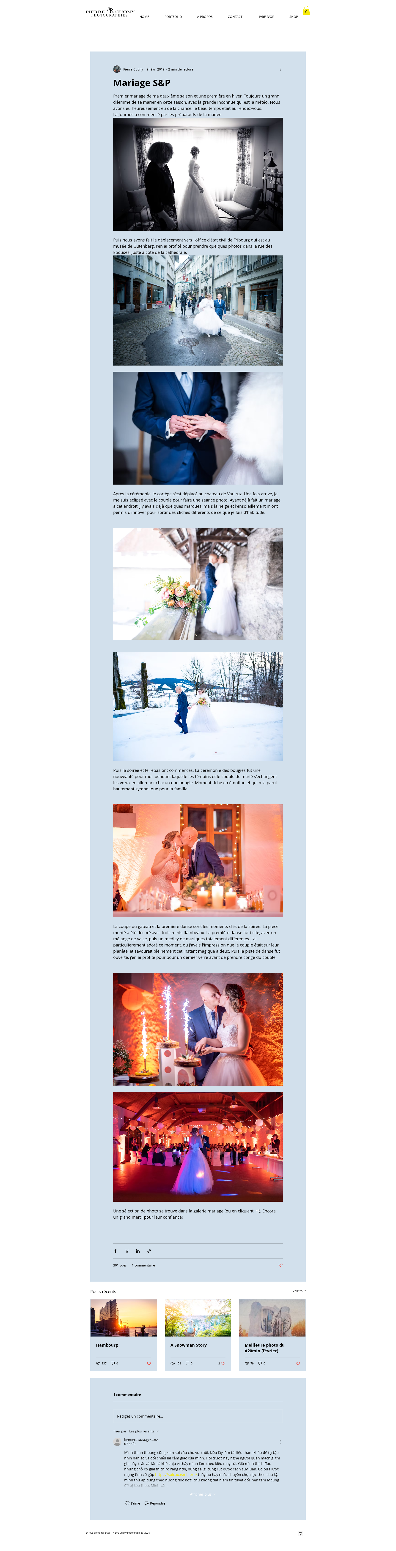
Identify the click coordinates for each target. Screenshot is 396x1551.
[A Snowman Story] (198, 1318)
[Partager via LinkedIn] (138, 1251)
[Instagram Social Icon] (300, 1533)
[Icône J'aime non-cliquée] (127, 1503)
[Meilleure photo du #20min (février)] (272, 1318)
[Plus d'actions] (280, 69)
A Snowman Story (188, 1345)
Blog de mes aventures (105, 37)
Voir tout (299, 1291)
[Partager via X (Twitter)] (126, 1251)
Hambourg (107, 1345)
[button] (306, 10)
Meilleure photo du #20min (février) (265, 1348)
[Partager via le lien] (149, 1251)
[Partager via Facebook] (115, 1251)
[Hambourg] (124, 1318)
